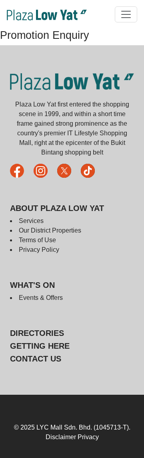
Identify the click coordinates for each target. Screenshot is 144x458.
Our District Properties (50, 230)
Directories (37, 333)
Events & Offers (41, 297)
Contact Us (35, 358)
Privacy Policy (39, 249)
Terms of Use (37, 240)
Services (31, 220)
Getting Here (40, 345)
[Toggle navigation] (126, 14)
